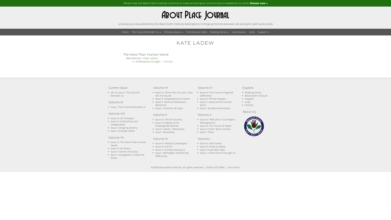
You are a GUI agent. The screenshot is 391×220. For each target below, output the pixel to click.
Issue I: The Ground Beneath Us (128, 107)
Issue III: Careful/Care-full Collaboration (124, 123)
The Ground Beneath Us (145, 32)
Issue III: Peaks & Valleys (213, 146)
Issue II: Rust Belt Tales (212, 149)
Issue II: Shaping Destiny (124, 127)
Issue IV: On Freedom (122, 118)
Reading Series (218, 32)
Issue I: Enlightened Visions (215, 108)
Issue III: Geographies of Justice (172, 98)
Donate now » (259, 3)
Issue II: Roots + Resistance (170, 129)
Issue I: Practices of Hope (169, 108)
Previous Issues (172, 32)
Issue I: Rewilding (164, 132)
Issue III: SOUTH (163, 146)
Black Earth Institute (256, 95)
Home (125, 32)
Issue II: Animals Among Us (170, 149)
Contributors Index (196, 32)
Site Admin (234, 167)
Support (262, 32)
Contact (249, 105)
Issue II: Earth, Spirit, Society (215, 129)
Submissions (239, 32)
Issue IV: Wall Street (211, 143)
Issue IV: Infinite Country (169, 119)
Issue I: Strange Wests (123, 130)
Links (252, 32)
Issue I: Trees (207, 132)
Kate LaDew (151, 58)
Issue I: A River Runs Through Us (218, 152)
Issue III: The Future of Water (216, 125)
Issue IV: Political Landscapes (171, 143)
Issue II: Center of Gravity (124, 151)
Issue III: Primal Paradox (213, 98)
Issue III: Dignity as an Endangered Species (167, 124)
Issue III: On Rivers (120, 148)
